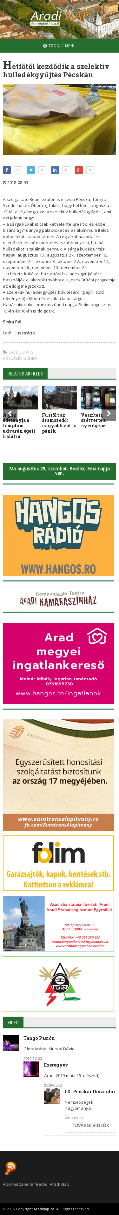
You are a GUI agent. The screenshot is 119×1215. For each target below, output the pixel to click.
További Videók (90, 1125)
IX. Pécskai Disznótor (90, 1091)
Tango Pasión (39, 1038)
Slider (30, 358)
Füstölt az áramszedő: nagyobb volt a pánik (59, 423)
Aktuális (12, 358)
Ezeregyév (56, 1065)
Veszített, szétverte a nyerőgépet (94, 420)
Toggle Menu (61, 46)
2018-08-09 (17, 182)
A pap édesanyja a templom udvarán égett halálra (19, 425)
